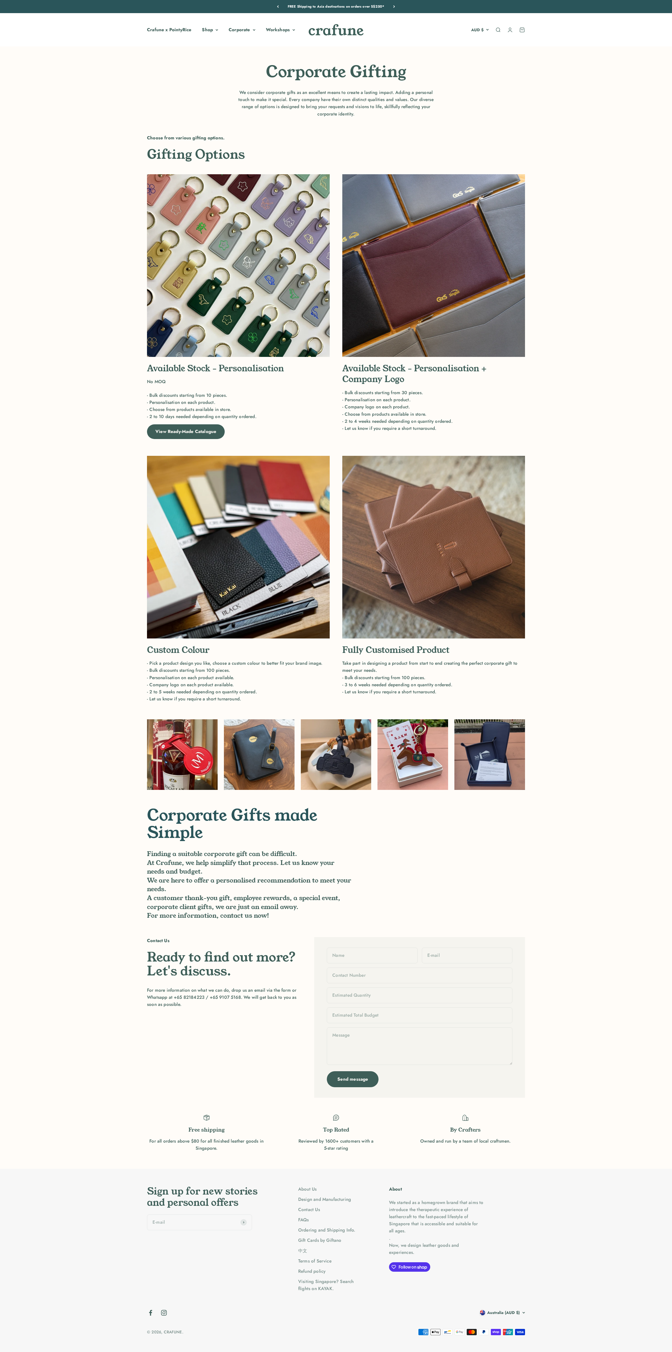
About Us (307, 1189)
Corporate (239, 30)
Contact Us (309, 1209)
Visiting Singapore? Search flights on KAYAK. (326, 1285)
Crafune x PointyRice (169, 30)
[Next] (394, 6)
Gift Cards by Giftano (320, 1240)
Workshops (278, 30)
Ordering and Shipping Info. (326, 1230)
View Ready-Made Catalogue (185, 431)
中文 (302, 1251)
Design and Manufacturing (324, 1199)
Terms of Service (315, 1261)
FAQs (303, 1220)
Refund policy (312, 1271)
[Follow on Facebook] (150, 1312)
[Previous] (278, 6)
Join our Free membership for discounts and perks (336, 6)
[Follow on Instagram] (163, 1312)
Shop (207, 30)
